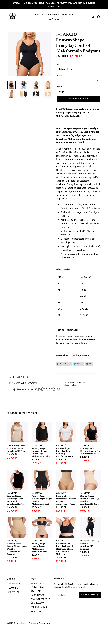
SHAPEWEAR (52, 14)
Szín (59, 63)
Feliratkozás (60, 578)
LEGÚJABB (67, 14)
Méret (60, 75)
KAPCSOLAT (54, 18)
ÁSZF (33, 578)
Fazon (59, 86)
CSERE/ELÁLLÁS (39, 607)
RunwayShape (20, 623)
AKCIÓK (39, 14)
